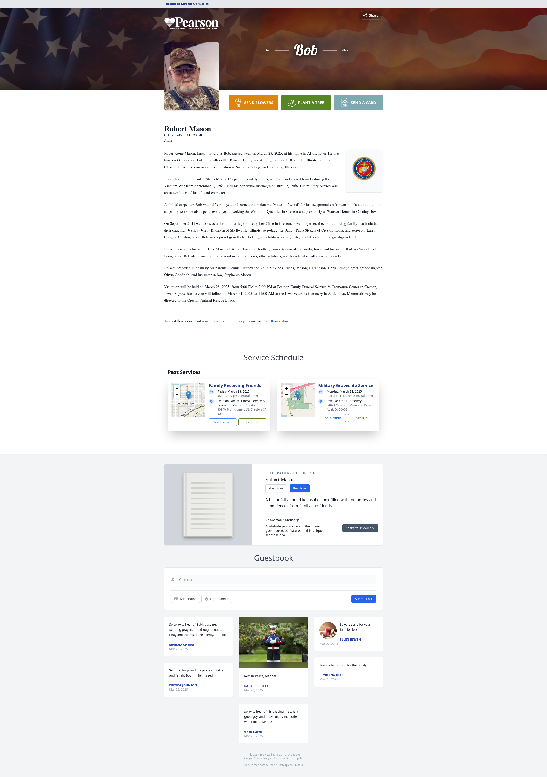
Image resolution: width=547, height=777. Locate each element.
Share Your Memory (360, 528)
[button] (188, 395)
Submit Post (363, 599)
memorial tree (215, 320)
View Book (276, 488)
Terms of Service (285, 758)
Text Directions (223, 422)
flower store (280, 320)
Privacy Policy (261, 758)
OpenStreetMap (278, 765)
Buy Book (299, 488)
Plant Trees (252, 422)
